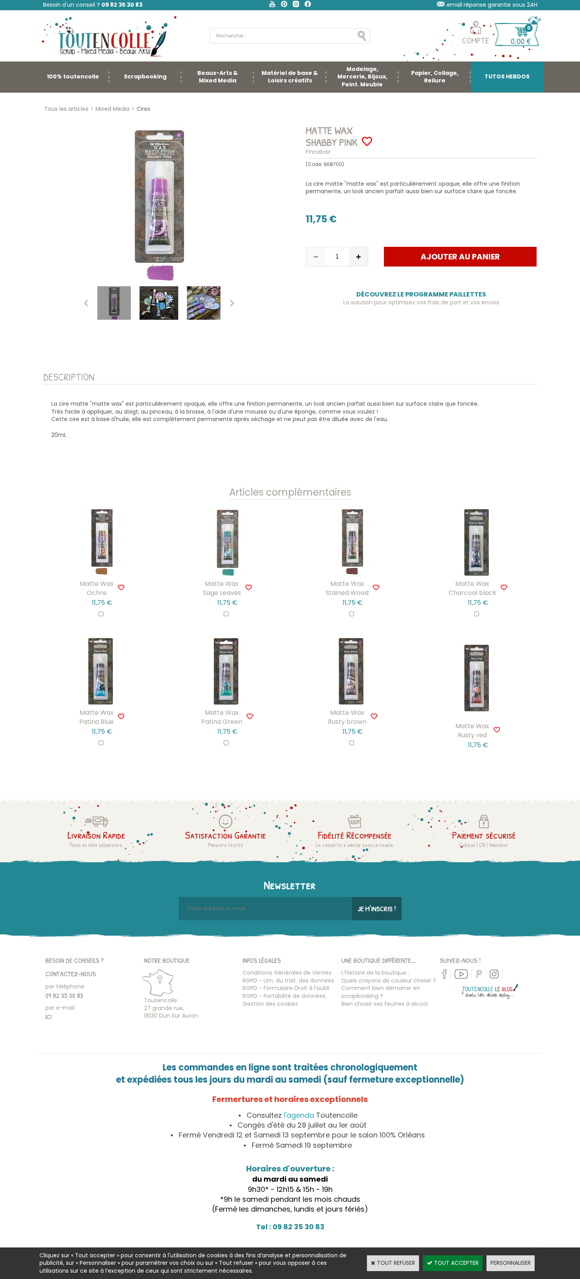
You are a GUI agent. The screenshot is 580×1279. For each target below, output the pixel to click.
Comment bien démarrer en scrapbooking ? (380, 992)
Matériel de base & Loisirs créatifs (290, 77)
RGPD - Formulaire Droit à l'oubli (286, 988)
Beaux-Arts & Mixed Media (217, 77)
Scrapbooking (145, 76)
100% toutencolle (73, 76)
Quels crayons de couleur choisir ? (388, 980)
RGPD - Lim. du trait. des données (288, 980)
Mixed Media (112, 109)
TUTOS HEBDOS (507, 76)
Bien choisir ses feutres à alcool (384, 1004)
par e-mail (60, 1008)
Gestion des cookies (270, 1004)
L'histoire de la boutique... (375, 973)
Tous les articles (66, 109)
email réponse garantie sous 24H (492, 5)
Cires (143, 109)
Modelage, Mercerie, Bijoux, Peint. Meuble (362, 76)
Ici (48, 1016)
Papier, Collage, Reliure (434, 77)
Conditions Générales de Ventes (287, 973)
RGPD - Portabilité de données (284, 996)
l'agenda (299, 1115)
